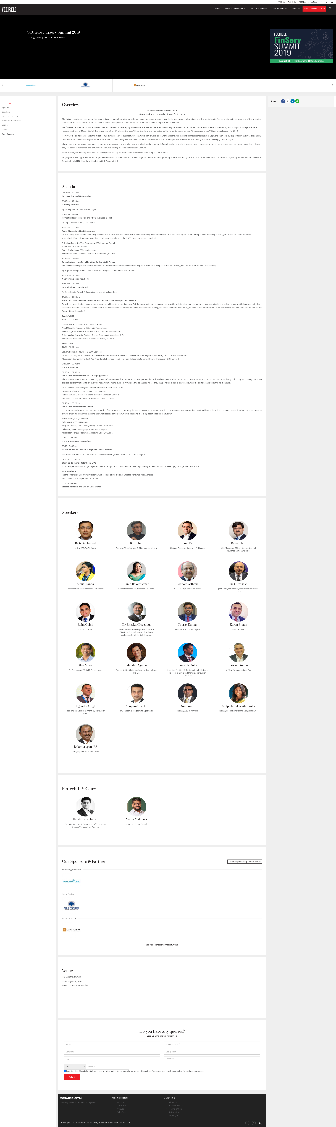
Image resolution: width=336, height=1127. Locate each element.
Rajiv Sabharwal (85, 543)
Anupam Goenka (136, 706)
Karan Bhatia (238, 625)
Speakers (6, 112)
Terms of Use (175, 1108)
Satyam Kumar (238, 665)
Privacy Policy (175, 1112)
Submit (72, 1077)
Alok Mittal (85, 665)
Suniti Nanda (85, 584)
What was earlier (258, 8)
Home (217, 8)
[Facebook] (321, 2)
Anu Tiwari (187, 706)
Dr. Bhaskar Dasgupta (136, 625)
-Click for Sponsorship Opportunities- (162, 944)
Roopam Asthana (187, 584)
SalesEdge (312, 2)
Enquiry (5, 129)
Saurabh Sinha (187, 665)
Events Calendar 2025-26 (314, 8)
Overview (6, 103)
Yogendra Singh (85, 706)
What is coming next (234, 8)
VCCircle (282, 2)
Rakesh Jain (238, 543)
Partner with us (280, 8)
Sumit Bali (187, 543)
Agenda (5, 107)
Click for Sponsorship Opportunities (245, 861)
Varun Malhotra (136, 819)
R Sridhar (136, 543)
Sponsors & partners (11, 120)
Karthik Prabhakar (85, 819)
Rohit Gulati (85, 625)
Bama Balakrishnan (136, 584)
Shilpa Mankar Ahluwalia (238, 706)
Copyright (173, 1115)
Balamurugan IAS (85, 747)
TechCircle (292, 2)
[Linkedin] (332, 2)
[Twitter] (327, 2)
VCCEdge (302, 2)
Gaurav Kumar (187, 625)
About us (296, 8)
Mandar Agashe (136, 665)
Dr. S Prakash (238, 584)
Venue (5, 125)
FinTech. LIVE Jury (10, 116)
